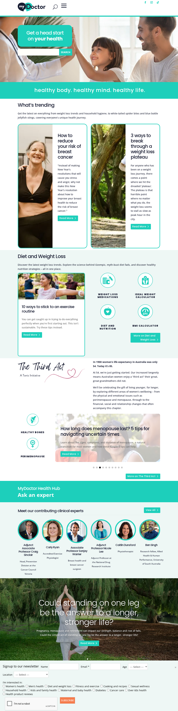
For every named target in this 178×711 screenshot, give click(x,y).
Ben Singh (151, 545)
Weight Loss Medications (108, 296)
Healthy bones (32, 432)
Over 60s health (137, 690)
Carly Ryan (52, 547)
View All (150, 510)
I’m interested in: (12, 682)
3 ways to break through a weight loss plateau (142, 146)
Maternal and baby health (76, 690)
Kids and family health (44, 690)
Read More (66, 218)
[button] (94, 467)
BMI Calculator (145, 325)
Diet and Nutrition (108, 327)
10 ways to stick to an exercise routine (51, 314)
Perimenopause (33, 456)
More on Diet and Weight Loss (144, 338)
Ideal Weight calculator (145, 296)
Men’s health (36, 686)
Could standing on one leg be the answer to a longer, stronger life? (89, 612)
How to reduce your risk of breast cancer (69, 146)
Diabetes (101, 690)
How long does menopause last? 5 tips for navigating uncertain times (107, 438)
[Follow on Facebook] (145, 2)
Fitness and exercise (87, 686)
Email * (85, 666)
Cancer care (117, 690)
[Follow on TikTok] (157, 2)
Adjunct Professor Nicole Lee (101, 548)
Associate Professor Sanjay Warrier (76, 551)
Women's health (15, 686)
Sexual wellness (140, 686)
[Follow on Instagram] (151, 2)
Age (125, 666)
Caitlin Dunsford (125, 545)
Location (8, 674)
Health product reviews (19, 694)
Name (44, 666)
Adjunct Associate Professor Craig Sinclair (28, 550)
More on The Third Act (141, 476)
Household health (16, 690)
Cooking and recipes (115, 686)
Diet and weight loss (59, 686)
